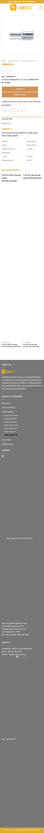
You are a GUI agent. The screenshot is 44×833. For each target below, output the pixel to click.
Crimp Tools (6, 439)
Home (4, 61)
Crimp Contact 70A (29, 61)
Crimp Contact (14, 61)
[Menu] (3, 7)
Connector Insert (8, 407)
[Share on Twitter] (12, 110)
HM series (34, 132)
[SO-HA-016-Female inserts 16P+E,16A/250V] (32, 257)
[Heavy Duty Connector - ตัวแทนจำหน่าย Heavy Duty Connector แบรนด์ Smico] (22, 7)
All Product (13, 102)
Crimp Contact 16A (10, 422)
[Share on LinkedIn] (24, 110)
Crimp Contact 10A (10, 419)
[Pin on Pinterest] (20, 110)
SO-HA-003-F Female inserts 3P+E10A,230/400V (11, 345)
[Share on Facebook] (8, 110)
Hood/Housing (7, 444)
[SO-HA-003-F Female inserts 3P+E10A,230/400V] (11, 257)
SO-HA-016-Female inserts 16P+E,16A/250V (31, 345)
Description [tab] (7, 119)
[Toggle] (41, 407)
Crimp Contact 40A (10, 428)
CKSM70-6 (10, 76)
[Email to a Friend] (16, 110)
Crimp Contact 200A (11, 425)
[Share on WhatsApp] (4, 110)
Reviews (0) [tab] (6, 123)
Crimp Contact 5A (10, 431)
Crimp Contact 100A (11, 415)
